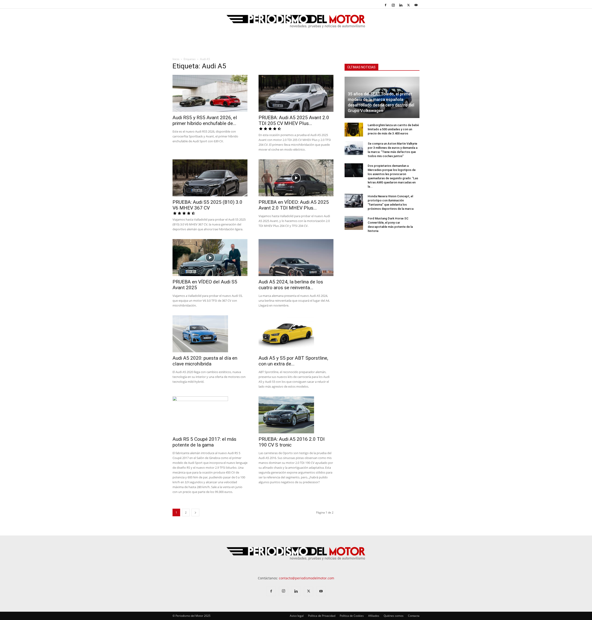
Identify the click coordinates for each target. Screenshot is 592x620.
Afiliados (373, 616)
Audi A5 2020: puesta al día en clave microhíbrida (205, 361)
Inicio (176, 59)
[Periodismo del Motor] (296, 24)
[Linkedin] (400, 5)
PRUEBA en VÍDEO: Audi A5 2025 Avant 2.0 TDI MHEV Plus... (294, 205)
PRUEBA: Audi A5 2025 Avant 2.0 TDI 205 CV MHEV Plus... (294, 120)
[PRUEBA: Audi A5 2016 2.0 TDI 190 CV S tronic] (296, 414)
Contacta (413, 616)
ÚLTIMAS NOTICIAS (361, 67)
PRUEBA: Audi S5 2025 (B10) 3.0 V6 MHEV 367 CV (207, 205)
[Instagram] (393, 5)
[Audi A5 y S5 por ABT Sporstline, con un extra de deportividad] (296, 333)
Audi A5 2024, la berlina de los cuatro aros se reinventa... (291, 284)
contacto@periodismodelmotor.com (306, 578)
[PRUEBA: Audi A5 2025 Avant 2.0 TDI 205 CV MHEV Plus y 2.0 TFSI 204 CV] (296, 93)
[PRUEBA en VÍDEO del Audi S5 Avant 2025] (210, 257)
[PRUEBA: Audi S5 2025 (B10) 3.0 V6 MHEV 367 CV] (210, 177)
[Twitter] (408, 5)
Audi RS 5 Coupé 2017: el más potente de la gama (204, 442)
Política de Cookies (352, 616)
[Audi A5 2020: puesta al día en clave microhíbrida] (210, 333)
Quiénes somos (394, 616)
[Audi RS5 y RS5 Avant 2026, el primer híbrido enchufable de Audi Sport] (210, 93)
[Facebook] (385, 5)
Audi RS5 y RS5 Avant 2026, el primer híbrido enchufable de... (205, 120)
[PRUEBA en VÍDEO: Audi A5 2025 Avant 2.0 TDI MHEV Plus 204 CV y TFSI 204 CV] (296, 177)
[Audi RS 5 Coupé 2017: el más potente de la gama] (210, 414)
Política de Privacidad (321, 616)
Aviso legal (297, 616)
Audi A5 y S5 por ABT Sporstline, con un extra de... (293, 361)
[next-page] (195, 512)
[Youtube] (416, 5)
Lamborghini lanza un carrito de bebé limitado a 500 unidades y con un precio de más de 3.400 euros (393, 129)
